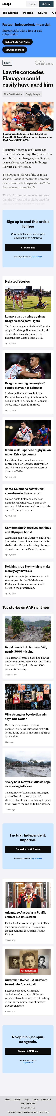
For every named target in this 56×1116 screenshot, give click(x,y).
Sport (7, 62)
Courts (42, 12)
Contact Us (46, 1100)
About (35, 1100)
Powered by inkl (28, 1108)
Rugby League (33, 94)
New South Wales (13, 94)
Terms (7, 1100)
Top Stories (10, 12)
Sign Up (46, 3)
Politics (28, 12)
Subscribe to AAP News (17, 41)
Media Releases (28, 1103)
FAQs (26, 1100)
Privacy (17, 1100)
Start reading (28, 247)
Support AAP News (28, 1051)
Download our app (14, 49)
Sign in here (37, 257)
